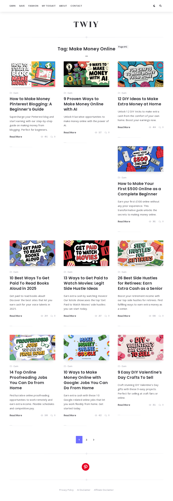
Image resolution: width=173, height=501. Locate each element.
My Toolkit (49, 5)
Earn (13, 5)
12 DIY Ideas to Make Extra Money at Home (139, 101)
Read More (16, 136)
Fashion (33, 5)
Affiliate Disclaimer (104, 489)
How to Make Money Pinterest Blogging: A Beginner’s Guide (31, 104)
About (63, 5)
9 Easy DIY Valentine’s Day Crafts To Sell (140, 375)
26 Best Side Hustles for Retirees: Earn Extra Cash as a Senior (140, 283)
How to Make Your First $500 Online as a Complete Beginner (139, 189)
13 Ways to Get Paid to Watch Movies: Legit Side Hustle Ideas (86, 283)
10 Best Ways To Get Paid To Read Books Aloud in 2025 (29, 283)
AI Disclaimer (84, 489)
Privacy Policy (66, 489)
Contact (76, 5)
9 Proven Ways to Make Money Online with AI (83, 104)
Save (22, 5)
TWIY (87, 24)
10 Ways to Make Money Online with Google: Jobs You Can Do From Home (86, 380)
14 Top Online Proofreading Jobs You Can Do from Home (28, 380)
